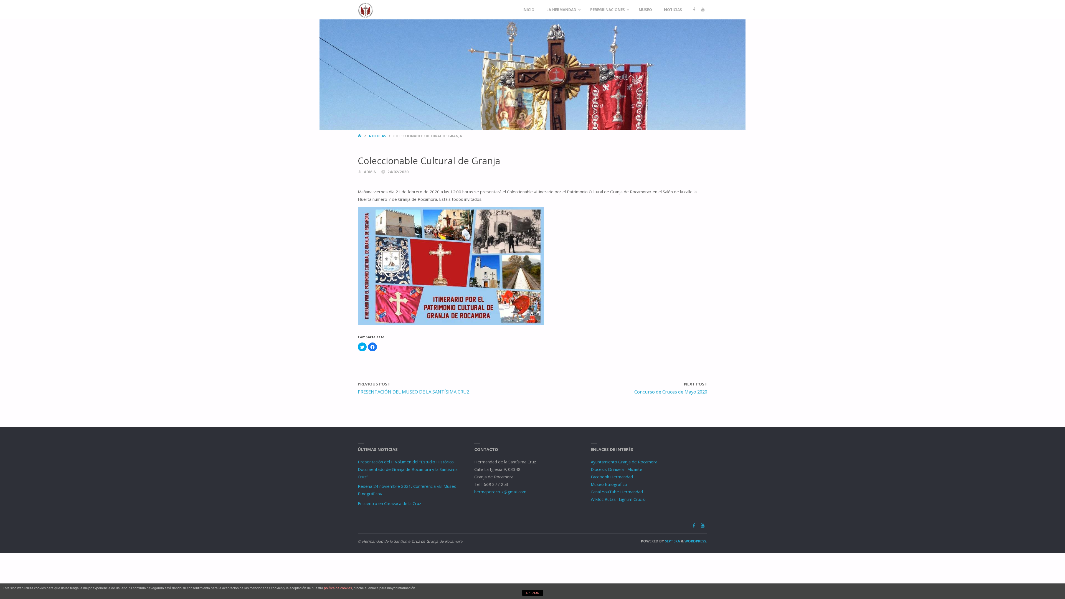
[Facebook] (694, 9)
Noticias (377, 135)
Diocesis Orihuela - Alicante (616, 469)
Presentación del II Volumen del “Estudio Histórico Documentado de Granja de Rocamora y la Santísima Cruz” (408, 469)
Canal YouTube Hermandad (617, 491)
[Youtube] (702, 9)
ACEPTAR (532, 593)
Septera (672, 541)
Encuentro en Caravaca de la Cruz (389, 503)
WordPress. (695, 541)
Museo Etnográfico (609, 484)
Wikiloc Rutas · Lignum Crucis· (618, 499)
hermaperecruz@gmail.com (500, 491)
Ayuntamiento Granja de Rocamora (624, 462)
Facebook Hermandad (612, 476)
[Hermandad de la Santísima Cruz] (365, 9)
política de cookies (338, 588)
